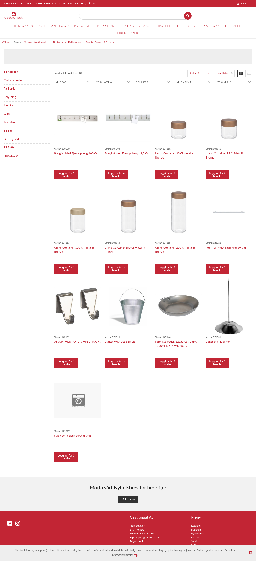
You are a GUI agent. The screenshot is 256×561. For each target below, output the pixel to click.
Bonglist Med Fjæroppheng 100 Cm (76, 153)
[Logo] (14, 15)
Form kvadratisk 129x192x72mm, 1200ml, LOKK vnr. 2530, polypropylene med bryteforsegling (176, 345)
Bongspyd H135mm (218, 341)
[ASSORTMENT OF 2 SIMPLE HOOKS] (77, 306)
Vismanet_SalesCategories (36, 42)
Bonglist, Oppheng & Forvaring (100, 42)
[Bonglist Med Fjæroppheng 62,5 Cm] (128, 118)
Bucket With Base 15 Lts (120, 341)
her (135, 555)
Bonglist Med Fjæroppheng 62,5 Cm (127, 153)
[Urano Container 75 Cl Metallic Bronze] (229, 118)
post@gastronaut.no (148, 538)
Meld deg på (128, 499)
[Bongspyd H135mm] (229, 306)
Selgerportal (136, 541)
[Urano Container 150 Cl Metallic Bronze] (128, 212)
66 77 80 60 (147, 534)
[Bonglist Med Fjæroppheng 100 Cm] (77, 118)
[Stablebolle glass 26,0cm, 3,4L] (77, 400)
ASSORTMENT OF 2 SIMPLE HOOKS (77, 341)
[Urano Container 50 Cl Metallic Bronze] (178, 118)
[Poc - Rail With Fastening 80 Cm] (229, 212)
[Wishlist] (96, 94)
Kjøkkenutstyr (74, 42)
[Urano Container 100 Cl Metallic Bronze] (77, 212)
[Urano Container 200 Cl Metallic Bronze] (178, 212)
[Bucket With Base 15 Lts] (128, 306)
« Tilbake (6, 42)
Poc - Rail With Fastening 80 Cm (226, 247)
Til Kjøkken (58, 42)
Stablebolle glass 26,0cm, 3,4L (72, 435)
